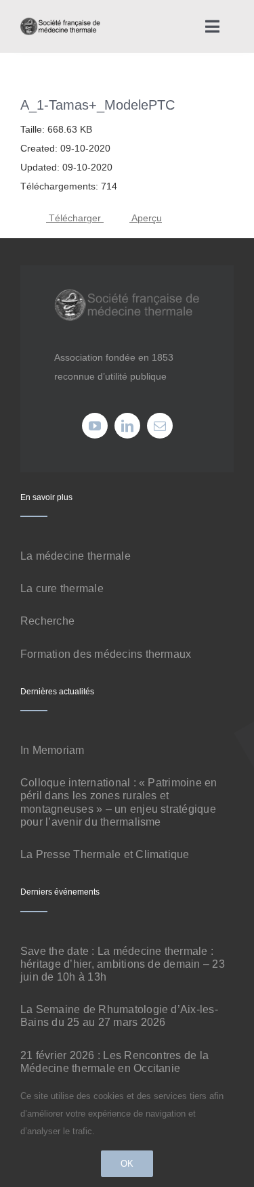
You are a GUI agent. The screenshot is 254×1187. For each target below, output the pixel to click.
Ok (127, 1164)
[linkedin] (127, 426)
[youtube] (95, 426)
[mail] (160, 426)
